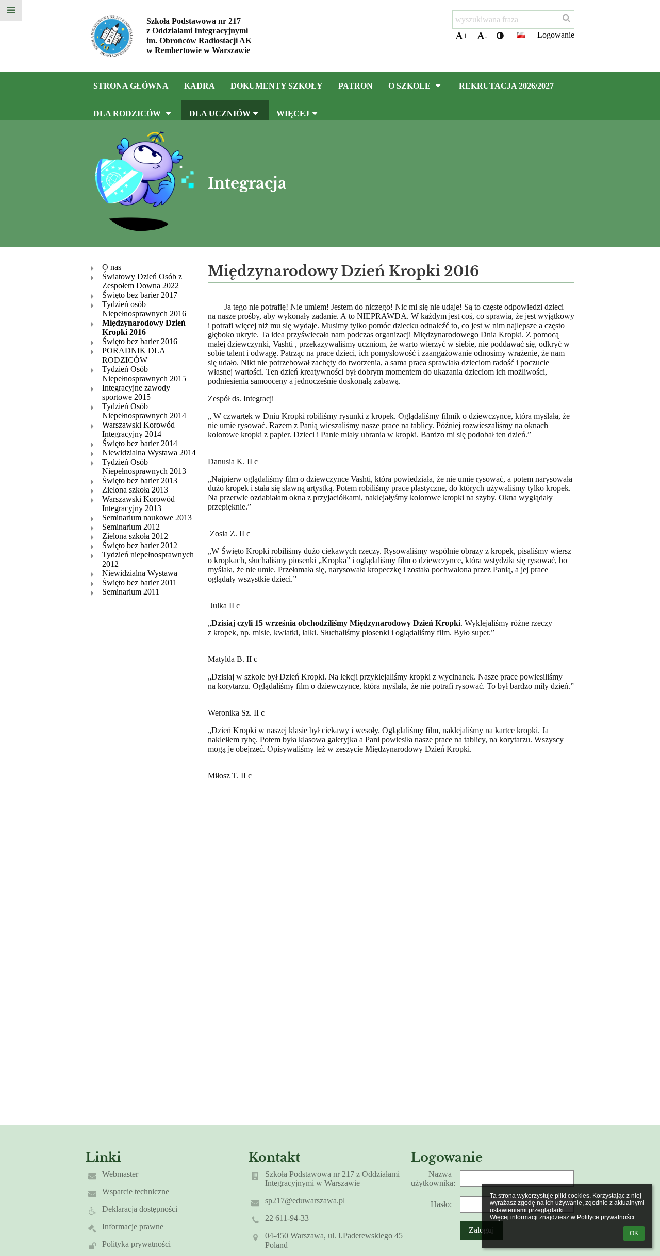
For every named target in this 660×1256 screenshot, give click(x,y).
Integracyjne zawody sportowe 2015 (136, 392)
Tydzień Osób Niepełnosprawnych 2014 (144, 411)
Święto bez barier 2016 (139, 341)
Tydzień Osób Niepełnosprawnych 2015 (144, 374)
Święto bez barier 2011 (139, 582)
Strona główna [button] (131, 85)
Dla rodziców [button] (128, 113)
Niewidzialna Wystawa (139, 573)
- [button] (486, 35)
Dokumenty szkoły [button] (276, 85)
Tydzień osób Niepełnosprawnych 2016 (144, 309)
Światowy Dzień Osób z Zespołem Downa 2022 (142, 281)
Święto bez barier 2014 (139, 443)
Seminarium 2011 (130, 591)
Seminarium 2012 (131, 526)
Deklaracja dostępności (139, 1208)
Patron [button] (355, 85)
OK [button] (634, 1233)
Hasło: (441, 1204)
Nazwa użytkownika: (433, 1178)
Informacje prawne (132, 1226)
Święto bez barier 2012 (139, 545)
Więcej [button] (292, 113)
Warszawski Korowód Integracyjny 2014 (138, 429)
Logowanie (555, 34)
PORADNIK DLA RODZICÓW (133, 355)
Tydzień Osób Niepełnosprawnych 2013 (144, 466)
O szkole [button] (410, 85)
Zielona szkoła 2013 (135, 489)
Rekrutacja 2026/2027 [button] (506, 85)
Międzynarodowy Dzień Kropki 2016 (144, 327)
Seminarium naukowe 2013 (147, 517)
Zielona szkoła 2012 (135, 536)
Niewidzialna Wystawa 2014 (149, 452)
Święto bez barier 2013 (139, 480)
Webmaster (120, 1173)
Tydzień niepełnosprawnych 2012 (148, 559)
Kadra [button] (199, 85)
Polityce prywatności (605, 1217)
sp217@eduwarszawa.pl (305, 1200)
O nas (111, 267)
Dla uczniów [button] (220, 113)
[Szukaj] (566, 18)
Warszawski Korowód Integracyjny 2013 (138, 504)
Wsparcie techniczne (135, 1191)
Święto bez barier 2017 (139, 295)
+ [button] (465, 35)
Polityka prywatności (136, 1244)
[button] (500, 36)
